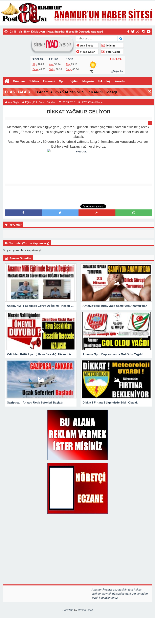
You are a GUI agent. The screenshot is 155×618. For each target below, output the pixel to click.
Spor (62, 81)
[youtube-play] (149, 31)
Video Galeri (87, 52)
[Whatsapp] (133, 212)
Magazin (88, 81)
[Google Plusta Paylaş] (96, 212)
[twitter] (133, 31)
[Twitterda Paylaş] (60, 212)
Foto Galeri (112, 52)
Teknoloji (104, 81)
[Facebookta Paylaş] (23, 212)
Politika (34, 81)
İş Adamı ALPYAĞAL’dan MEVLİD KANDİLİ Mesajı (76, 92)
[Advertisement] (78, 195)
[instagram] (143, 31)
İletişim (110, 45)
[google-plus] (138, 31)
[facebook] (128, 31)
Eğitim (74, 81)
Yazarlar (120, 81)
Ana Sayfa (86, 45)
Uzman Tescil (85, 610)
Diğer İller (118, 71)
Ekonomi (49, 81)
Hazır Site (68, 610)
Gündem (19, 81)
